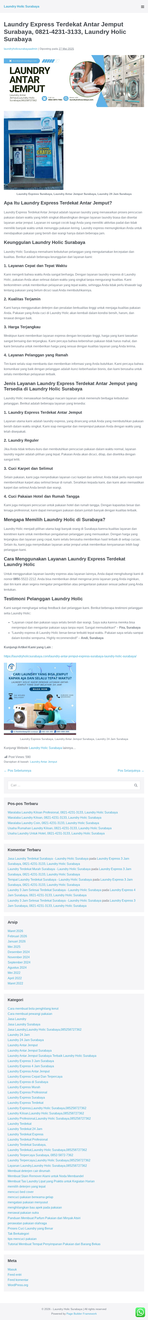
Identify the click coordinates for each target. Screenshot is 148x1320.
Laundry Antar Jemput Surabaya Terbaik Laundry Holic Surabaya (52, 1055)
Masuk (12, 1269)
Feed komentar (18, 1279)
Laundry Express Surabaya (26, 1097)
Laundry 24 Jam (19, 1034)
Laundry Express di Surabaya (28, 1082)
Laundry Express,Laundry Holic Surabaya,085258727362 (47, 1108)
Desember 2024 (19, 952)
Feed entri (15, 1274)
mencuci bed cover (21, 1192)
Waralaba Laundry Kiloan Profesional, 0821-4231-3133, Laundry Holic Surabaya (63, 812)
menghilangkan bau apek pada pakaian (35, 1207)
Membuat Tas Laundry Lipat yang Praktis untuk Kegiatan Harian (51, 1181)
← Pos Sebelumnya (17, 770)
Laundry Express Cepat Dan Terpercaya (35, 1076)
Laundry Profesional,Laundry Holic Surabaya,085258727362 (49, 1118)
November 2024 (19, 957)
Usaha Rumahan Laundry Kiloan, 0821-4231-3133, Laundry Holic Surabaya (60, 828)
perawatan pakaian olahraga (27, 1223)
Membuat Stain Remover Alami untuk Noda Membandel (46, 1176)
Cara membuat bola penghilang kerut (33, 1008)
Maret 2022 (15, 983)
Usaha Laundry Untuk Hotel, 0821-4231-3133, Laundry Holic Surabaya (56, 833)
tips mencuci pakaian (22, 1238)
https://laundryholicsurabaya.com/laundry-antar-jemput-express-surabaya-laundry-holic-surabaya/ (70, 656)
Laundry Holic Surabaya (21, 6)
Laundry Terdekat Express (25, 1134)
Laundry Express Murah (24, 1087)
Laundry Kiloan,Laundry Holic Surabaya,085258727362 (46, 1113)
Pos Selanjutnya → (131, 770)
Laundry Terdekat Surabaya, (27, 1144)
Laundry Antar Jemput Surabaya (30, 1050)
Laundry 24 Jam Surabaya (26, 1040)
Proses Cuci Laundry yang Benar (30, 1228)
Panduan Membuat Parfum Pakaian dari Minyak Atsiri (44, 1218)
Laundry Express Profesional (27, 1092)
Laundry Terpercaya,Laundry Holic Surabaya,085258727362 (49, 1160)
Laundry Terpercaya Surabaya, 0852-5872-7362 (40, 1155)
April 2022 (15, 978)
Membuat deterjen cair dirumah (29, 1171)
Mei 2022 (14, 972)
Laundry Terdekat (19, 1123)
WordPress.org (18, 1285)
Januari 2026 (17, 941)
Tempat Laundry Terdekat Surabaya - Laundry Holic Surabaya (50, 879)
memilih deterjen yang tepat (26, 1186)
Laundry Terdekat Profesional (28, 1139)
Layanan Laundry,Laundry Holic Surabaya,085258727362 (47, 1165)
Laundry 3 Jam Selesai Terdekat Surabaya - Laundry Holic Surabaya (54, 890)
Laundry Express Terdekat (25, 1102)
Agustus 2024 (17, 967)
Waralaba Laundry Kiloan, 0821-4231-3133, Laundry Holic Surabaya (54, 817)
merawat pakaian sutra (23, 1212)
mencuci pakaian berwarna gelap (30, 1197)
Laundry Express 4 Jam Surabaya (31, 1066)
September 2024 (19, 962)
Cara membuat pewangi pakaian (30, 1013)
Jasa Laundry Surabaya (24, 1024)
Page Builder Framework (81, 1313)
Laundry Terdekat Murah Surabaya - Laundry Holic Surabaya (49, 869)
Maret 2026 (15, 931)
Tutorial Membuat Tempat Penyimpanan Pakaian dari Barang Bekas (54, 1244)
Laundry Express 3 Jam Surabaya (31, 1061)
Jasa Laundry (17, 1019)
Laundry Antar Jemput (43, 761)
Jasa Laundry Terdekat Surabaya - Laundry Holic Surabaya (48, 858)
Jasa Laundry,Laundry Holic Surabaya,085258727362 (45, 1029)
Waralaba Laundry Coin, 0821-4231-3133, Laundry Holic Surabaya (53, 823)
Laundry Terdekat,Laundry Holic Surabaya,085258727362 (47, 1150)
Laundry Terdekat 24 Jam (25, 1129)
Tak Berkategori (18, 1233)
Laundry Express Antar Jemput (29, 1071)
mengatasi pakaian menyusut (28, 1202)
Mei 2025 (14, 946)
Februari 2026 (17, 936)
